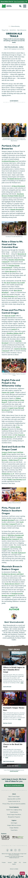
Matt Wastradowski (14, 622)
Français (4, 862)
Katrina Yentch (7, 723)
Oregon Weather (14, 827)
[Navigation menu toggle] (24, 6)
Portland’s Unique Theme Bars (13, 709)
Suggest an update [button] (14, 771)
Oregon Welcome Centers (14, 825)
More (22, 682)
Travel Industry (14, 812)
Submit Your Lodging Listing (14, 809)
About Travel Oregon (14, 796)
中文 (20, 862)
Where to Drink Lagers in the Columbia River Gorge (14, 669)
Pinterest (19, 850)
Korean (24, 862)
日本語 (15, 862)
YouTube (11, 850)
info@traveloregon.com (14, 857)
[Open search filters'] (20, 6)
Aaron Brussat (7, 686)
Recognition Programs (14, 817)
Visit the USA (5, 837)
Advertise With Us (14, 799)
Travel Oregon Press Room (14, 814)
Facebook (7, 850)
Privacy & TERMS (14, 869)
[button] (22, 873)
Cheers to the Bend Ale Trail (12, 745)
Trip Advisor (18, 837)
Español (14, 864)
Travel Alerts (14, 830)
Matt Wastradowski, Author (14, 47)
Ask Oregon (14, 823)
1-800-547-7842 (16, 856)
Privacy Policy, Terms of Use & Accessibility (14, 803)
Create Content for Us (14, 801)
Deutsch (9, 862)
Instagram (15, 850)
